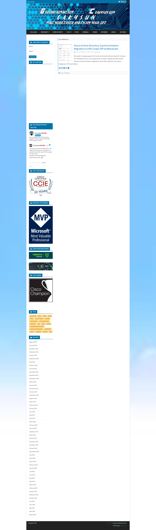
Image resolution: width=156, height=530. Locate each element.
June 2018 (32, 504)
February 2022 (33, 425)
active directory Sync (44, 321)
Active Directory (34, 321)
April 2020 (32, 458)
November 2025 (33, 352)
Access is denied (39, 318)
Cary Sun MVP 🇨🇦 (39, 145)
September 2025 (34, 358)
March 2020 (32, 461)
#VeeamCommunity (34, 157)
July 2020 (32, 455)
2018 (45, 315)
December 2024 (33, 372)
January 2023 (33, 408)
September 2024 (34, 378)
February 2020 (33, 465)
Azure (61, 73)
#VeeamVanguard (41, 155)
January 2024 (33, 385)
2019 (50, 315)
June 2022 (32, 412)
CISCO (68, 32)
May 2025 (32, 362)
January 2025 (33, 368)
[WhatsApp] (125, 1)
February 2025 (33, 365)
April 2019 (32, 481)
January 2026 (33, 345)
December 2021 (33, 431)
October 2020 (33, 448)
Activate (47, 318)
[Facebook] (121, 1)
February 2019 (33, 488)
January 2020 (33, 468)
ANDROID (38, 331)
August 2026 (33, 342)
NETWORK (104, 32)
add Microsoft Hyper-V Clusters (37, 326)
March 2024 (32, 382)
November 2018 (33, 494)
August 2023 (33, 398)
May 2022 (32, 415)
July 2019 (31, 471)
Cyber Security (57, 32)
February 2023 (33, 405)
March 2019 (32, 484)
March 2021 (32, 435)
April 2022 (32, 418)
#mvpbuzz (32, 155)
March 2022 (32, 421)
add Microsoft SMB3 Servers (36, 328)
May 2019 (32, 478)
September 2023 (34, 395)
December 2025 (33, 348)
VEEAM (95, 32)
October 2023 (33, 392)
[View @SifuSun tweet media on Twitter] (42, 157)
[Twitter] (119, 1)
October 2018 (33, 498)
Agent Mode (48, 328)
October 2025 (33, 355)
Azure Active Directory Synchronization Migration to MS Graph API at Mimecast (96, 47)
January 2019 (33, 491)
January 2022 (33, 428)
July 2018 (31, 501)
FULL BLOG (33, 32)
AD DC (48, 323)
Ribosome (110, 523)
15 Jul (47, 145)
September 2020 (34, 451)
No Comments (96, 52)
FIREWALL (86, 32)
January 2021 (33, 438)
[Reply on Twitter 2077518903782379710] (30, 162)
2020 (32, 318)
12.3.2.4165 (33, 315)
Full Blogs (67, 73)
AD (38, 323)
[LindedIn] (123, 1)
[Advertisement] (41, 94)
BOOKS (113, 32)
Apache (45, 331)
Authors (123, 32)
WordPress (123, 525)
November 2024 (33, 375)
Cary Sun (77, 52)
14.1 (40, 315)
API (50, 331)
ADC (43, 323)
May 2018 (32, 508)
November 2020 (33, 445)
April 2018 (32, 511)
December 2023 (33, 388)
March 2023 (32, 402)
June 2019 (32, 475)
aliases (32, 331)
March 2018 (32, 514)
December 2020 (33, 441)
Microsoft (44, 32)
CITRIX (76, 32)
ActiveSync (33, 323)
